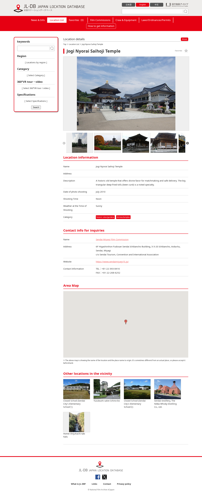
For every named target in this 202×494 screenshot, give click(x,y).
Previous (64, 143)
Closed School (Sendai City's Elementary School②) (135, 403)
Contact (107, 483)
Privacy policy (124, 483)
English (142, 4)
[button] (125, 322)
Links (94, 483)
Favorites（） (77, 20)
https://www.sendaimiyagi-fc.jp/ (112, 261)
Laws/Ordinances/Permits (156, 20)
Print (184, 39)
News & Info (38, 20)
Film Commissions (100, 20)
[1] (185, 11)
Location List (57, 20)
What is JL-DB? (78, 483)
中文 (157, 4)
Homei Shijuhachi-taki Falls (74, 435)
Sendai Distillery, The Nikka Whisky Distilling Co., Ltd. (165, 403)
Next (187, 143)
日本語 (128, 4)
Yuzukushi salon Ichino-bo (107, 400)
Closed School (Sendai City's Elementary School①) (74, 403)
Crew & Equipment (125, 20)
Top (64, 44)
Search (36, 107)
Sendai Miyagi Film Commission (112, 239)
